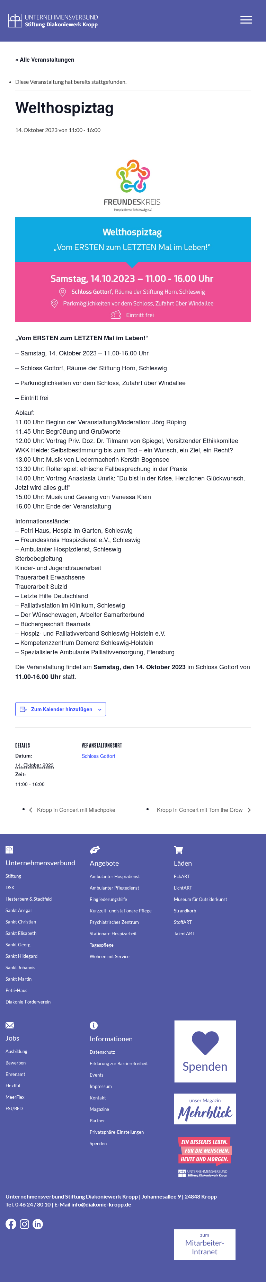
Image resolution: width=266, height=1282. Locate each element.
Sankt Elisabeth (21, 933)
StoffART (183, 922)
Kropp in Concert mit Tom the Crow (200, 810)
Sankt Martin (19, 979)
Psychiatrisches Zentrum (114, 922)
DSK (10, 887)
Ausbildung (16, 1051)
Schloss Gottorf (98, 755)
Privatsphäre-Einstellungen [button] (117, 1132)
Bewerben (16, 1063)
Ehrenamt (15, 1074)
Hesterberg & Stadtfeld (29, 899)
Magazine (99, 1109)
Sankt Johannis (20, 967)
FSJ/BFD (14, 1108)
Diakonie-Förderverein (28, 1002)
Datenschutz (102, 1052)
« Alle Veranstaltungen (44, 59)
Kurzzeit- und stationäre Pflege (121, 910)
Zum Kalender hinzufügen (61, 709)
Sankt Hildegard (21, 956)
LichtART (183, 888)
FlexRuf (13, 1085)
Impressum (101, 1086)
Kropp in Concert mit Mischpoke (75, 810)
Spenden (98, 1143)
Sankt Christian (21, 922)
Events (97, 1075)
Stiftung (13, 876)
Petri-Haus (16, 990)
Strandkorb (185, 910)
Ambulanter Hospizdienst (115, 876)
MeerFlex (15, 1097)
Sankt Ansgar (19, 910)
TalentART (184, 933)
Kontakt (98, 1097)
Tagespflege (102, 945)
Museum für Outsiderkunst (200, 899)
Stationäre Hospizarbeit (113, 933)
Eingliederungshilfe (108, 899)
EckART (182, 876)
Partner (97, 1120)
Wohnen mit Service (110, 956)
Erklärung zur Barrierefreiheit (119, 1063)
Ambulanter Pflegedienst (114, 888)
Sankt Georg (18, 944)
